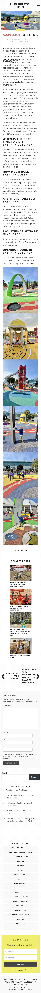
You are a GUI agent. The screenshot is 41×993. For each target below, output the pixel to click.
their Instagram (10, 59)
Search (4, 773)
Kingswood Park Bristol (12, 676)
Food (20, 879)
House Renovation (20, 897)
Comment (8, 705)
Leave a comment (22, 41)
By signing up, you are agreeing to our (20, 969)
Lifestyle (20, 906)
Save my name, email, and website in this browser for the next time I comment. (20, 756)
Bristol (20, 861)
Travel (20, 928)
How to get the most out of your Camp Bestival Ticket (19, 584)
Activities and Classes (20, 848)
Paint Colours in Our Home (16, 790)
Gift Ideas (20, 888)
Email (6, 740)
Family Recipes (20, 874)
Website (6, 747)
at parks (16, 82)
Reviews (20, 919)
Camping (20, 865)
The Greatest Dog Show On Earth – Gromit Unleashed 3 (20, 608)
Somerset (20, 923)
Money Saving (20, 910)
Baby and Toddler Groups (20, 852)
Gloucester (20, 892)
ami (29, 39)
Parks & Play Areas (20, 915)
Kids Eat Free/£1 (20, 901)
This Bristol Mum (24, 989)
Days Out (20, 30)
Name (6, 732)
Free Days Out (20, 883)
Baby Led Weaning (20, 857)
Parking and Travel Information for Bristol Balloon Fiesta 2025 (29, 676)
